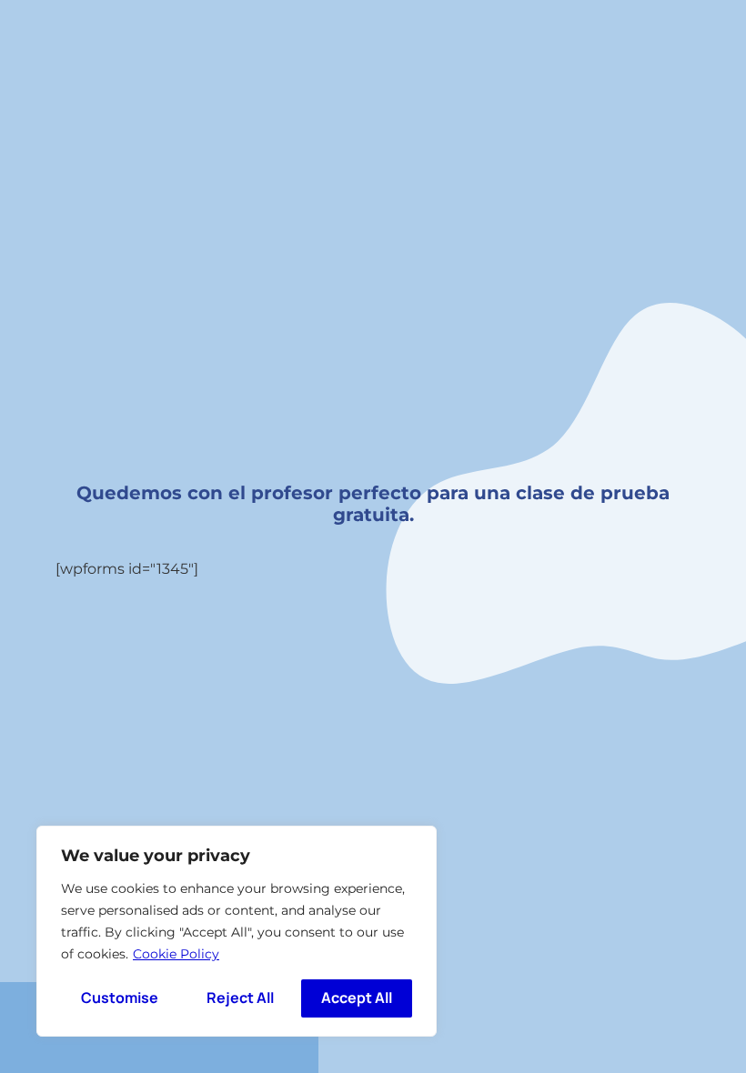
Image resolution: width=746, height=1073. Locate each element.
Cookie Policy (176, 954)
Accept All (356, 998)
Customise (119, 998)
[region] (236, 931)
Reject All (240, 998)
